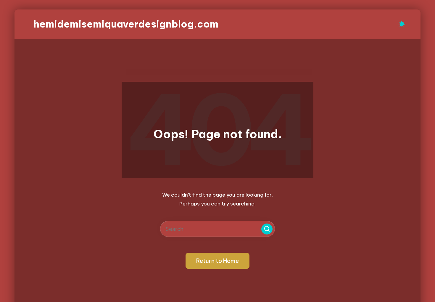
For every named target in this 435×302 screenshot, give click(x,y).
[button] (267, 229)
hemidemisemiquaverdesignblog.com (125, 24)
